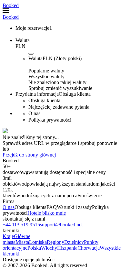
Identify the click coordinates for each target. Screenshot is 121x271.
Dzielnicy (74, 242)
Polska (34, 248)
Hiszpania (67, 248)
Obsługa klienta (30, 207)
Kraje (8, 236)
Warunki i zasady (74, 207)
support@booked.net (61, 224)
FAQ (51, 207)
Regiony (55, 242)
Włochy (49, 248)
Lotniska (38, 242)
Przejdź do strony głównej (29, 154)
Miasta (22, 242)
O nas (9, 207)
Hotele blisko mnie (46, 213)
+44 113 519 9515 (21, 224)
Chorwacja (88, 248)
